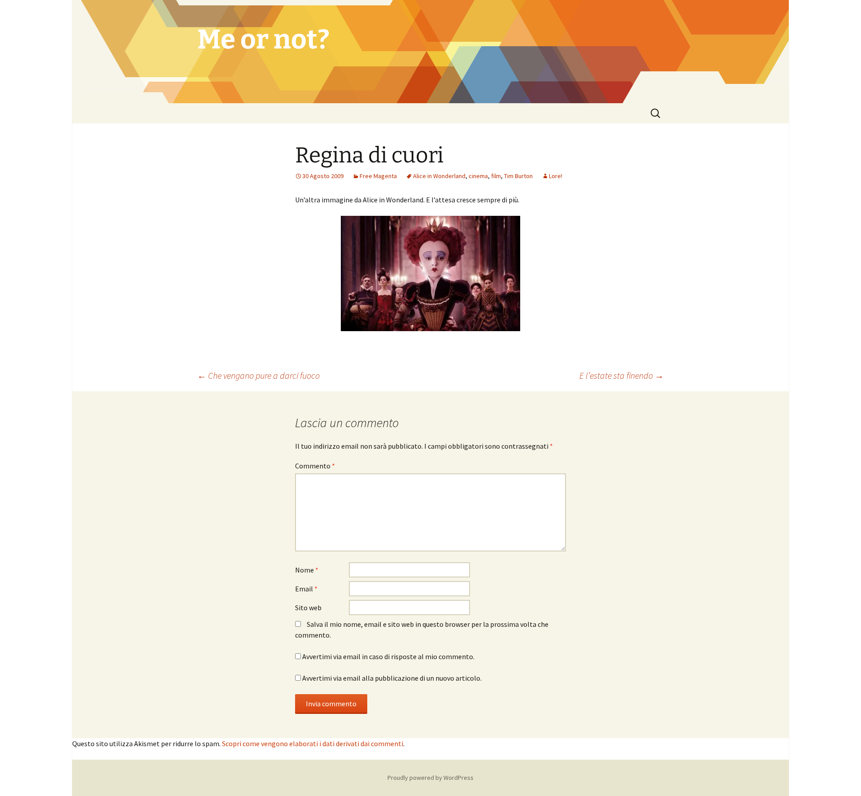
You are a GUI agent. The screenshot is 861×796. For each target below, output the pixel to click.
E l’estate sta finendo (621, 375)
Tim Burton (518, 176)
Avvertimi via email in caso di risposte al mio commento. (388, 656)
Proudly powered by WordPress (430, 778)
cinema (478, 176)
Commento (315, 465)
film (496, 176)
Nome (306, 569)
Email (306, 588)
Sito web (308, 607)
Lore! (555, 176)
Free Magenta (378, 176)
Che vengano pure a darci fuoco (258, 375)
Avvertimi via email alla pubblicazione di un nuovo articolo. (392, 678)
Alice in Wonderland (439, 176)
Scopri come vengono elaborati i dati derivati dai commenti (312, 743)
